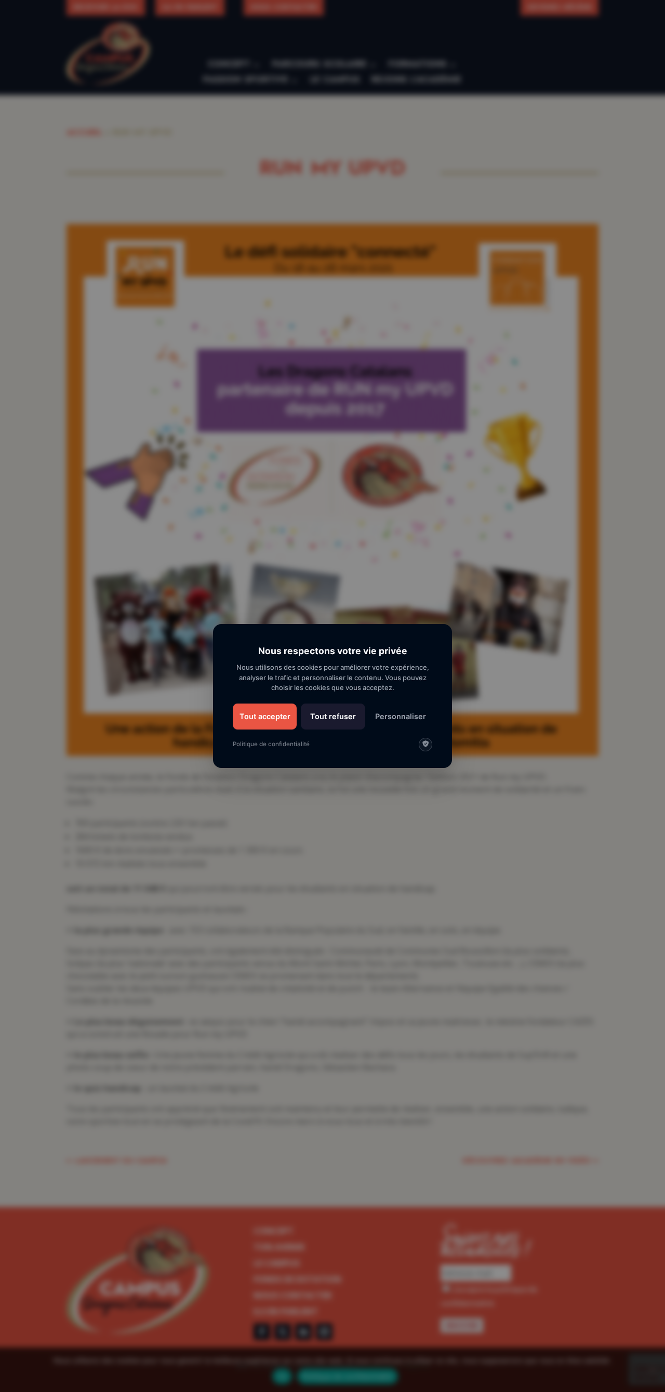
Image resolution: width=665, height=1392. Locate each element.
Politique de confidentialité (271, 744)
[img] (425, 744)
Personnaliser (400, 716)
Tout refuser (333, 716)
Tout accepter (265, 716)
